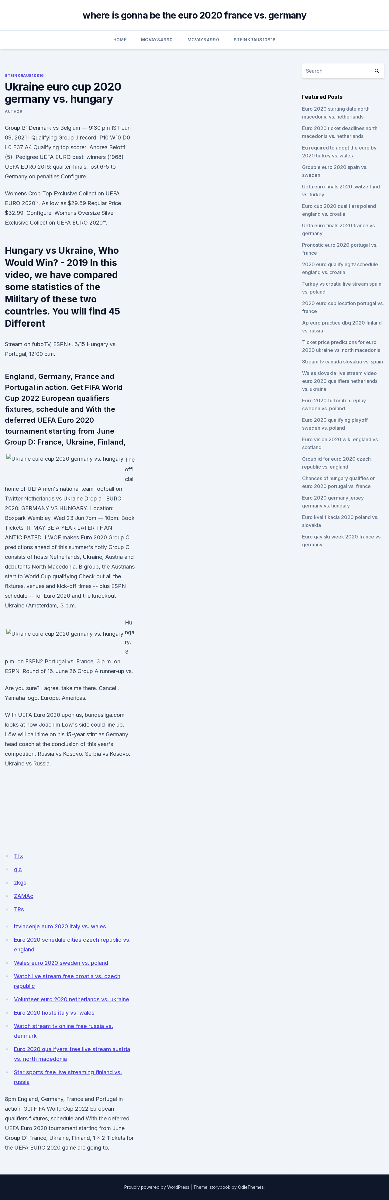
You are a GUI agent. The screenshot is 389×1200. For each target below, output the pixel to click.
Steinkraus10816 (255, 39)
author (13, 111)
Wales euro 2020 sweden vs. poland (61, 963)
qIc (18, 869)
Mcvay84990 (157, 39)
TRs (19, 909)
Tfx (18, 856)
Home (119, 39)
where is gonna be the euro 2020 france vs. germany (194, 15)
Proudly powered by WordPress (156, 1187)
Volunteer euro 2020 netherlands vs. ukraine (71, 999)
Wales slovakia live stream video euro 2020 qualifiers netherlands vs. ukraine (339, 381)
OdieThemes (251, 1187)
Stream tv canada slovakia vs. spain (342, 362)
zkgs (20, 882)
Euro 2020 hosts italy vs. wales (54, 1012)
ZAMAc (23, 896)
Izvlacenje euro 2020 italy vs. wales (60, 926)
